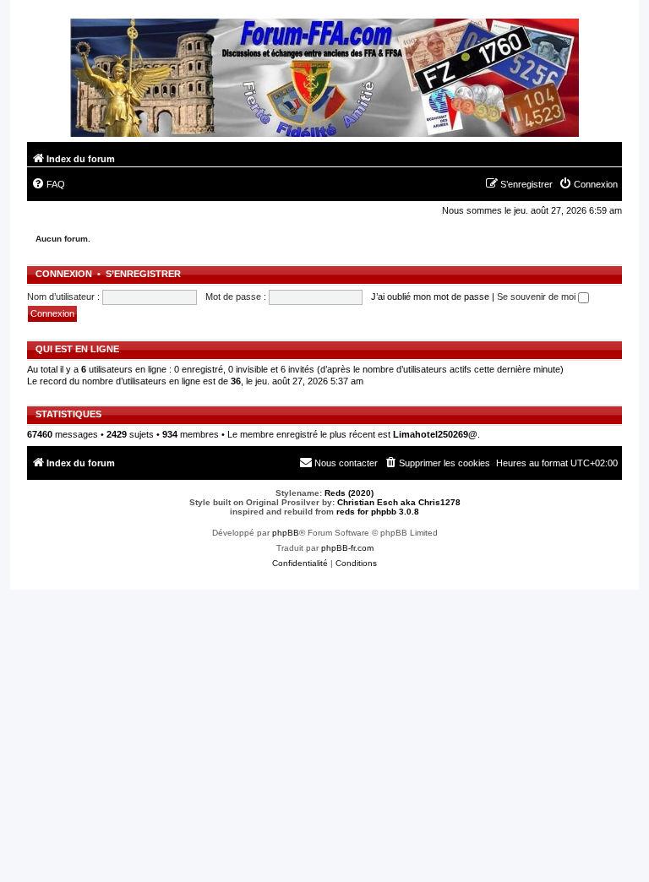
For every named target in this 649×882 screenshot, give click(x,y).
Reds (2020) (349, 493)
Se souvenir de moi (537, 296)
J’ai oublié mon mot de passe (430, 296)
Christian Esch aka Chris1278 (399, 502)
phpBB (285, 532)
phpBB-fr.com (347, 548)
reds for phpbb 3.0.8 (377, 511)
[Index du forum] (324, 80)
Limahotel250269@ (435, 434)
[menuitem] (48, 184)
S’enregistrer (143, 274)
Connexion (63, 274)
